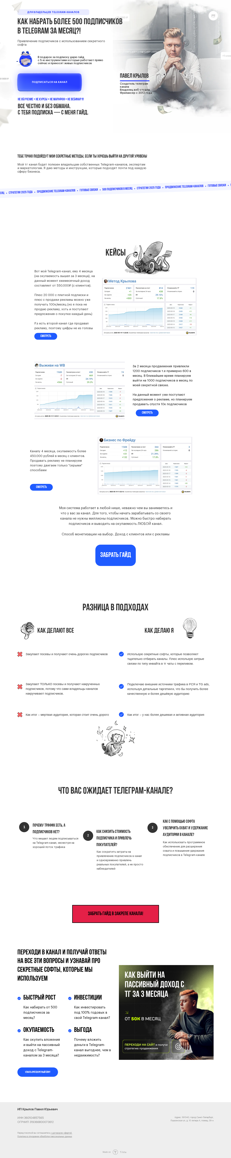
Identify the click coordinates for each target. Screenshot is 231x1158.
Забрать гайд (115, 555)
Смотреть (41, 487)
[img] (49, 82)
